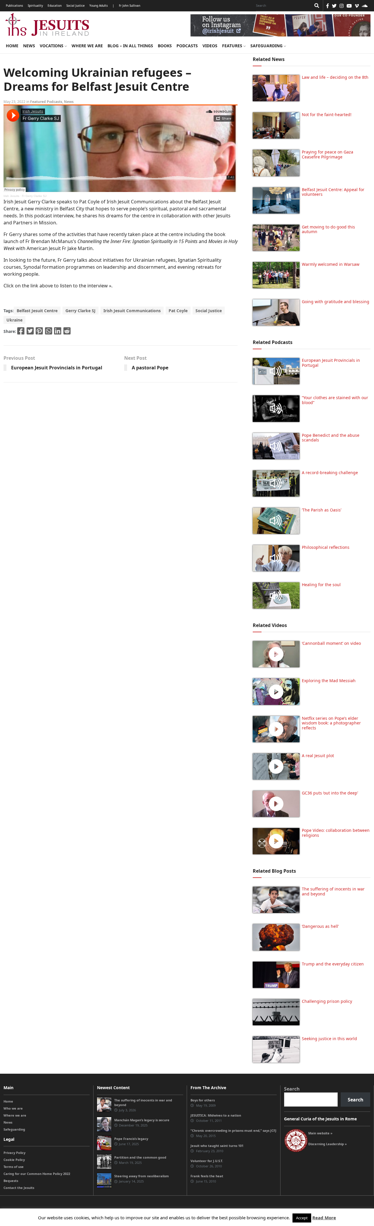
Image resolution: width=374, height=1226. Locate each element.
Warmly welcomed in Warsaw (330, 264)
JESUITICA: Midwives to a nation (216, 1115)
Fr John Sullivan (129, 6)
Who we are (13, 1108)
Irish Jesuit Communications (132, 310)
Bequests (11, 1180)
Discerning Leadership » (327, 1144)
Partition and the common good (140, 1157)
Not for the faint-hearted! (327, 114)
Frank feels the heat (207, 1176)
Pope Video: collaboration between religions (336, 832)
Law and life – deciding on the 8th (335, 77)
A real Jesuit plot (318, 755)
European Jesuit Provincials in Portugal (56, 367)
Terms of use (14, 1166)
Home (12, 45)
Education (55, 6)
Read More (324, 1217)
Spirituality (35, 6)
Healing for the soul (321, 584)
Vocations (52, 45)
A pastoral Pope (150, 367)
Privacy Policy (14, 1152)
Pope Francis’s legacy (131, 1138)
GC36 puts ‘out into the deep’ (330, 793)
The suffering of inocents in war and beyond (333, 891)
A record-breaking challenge (330, 472)
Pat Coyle (178, 310)
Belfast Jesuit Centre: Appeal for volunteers (333, 192)
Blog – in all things (130, 45)
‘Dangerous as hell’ (320, 926)
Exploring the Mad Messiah (329, 680)
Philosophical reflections (325, 547)
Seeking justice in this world (329, 1038)
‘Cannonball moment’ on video (331, 643)
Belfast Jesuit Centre (37, 310)
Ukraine (14, 320)
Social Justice (75, 6)
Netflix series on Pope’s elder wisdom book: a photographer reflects (331, 723)
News (29, 45)
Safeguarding (267, 45)
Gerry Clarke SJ (80, 310)
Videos (209, 45)
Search (292, 1089)
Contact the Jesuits (19, 1187)
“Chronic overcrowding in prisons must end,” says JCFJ (233, 1130)
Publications (14, 6)
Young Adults (98, 6)
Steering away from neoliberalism (141, 1176)
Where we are (87, 45)
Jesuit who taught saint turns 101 (217, 1145)
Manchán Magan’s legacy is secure (141, 1120)
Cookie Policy (14, 1159)
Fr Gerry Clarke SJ (34, 196)
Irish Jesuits (11, 196)
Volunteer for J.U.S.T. (207, 1161)
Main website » (320, 1133)
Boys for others (203, 1100)
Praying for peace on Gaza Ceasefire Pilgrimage (327, 154)
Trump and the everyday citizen (333, 964)
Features (232, 45)
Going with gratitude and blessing (335, 301)
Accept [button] (302, 1217)
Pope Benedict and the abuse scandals (330, 437)
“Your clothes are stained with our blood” (335, 400)
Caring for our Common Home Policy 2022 (37, 1173)
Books (165, 45)
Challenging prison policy (327, 1001)
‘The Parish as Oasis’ (321, 510)
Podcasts (187, 45)
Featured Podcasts (46, 101)
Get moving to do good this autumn (328, 229)
